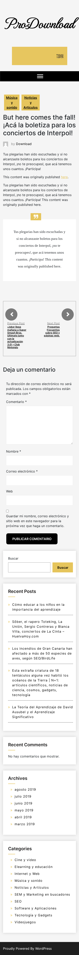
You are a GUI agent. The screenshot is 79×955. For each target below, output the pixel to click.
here (64, 177)
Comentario (16, 402)
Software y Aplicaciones (36, 908)
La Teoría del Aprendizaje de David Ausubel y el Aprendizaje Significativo (42, 712)
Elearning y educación (34, 867)
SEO (18, 901)
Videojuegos (25, 922)
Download (24, 144)
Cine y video (25, 860)
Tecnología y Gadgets (33, 915)
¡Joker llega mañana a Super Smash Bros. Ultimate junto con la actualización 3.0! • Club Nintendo (16, 337)
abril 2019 (23, 817)
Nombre (13, 451)
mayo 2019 (24, 810)
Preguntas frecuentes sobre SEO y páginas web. (52, 331)
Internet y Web (27, 874)
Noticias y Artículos (30, 102)
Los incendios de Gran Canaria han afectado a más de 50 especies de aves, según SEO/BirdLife (42, 653)
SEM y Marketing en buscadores (42, 894)
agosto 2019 (25, 789)
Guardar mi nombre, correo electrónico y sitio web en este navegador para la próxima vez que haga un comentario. (37, 521)
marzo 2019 (25, 824)
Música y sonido (11, 102)
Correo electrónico (22, 471)
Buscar (13, 558)
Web (9, 491)
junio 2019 (23, 803)
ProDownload (39, 23)
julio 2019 (23, 796)
